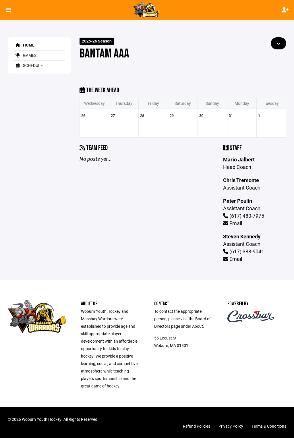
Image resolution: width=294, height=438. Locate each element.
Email (235, 223)
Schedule (32, 65)
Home (28, 45)
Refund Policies (196, 426)
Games (29, 55)
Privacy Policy (230, 426)
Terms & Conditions (269, 426)
